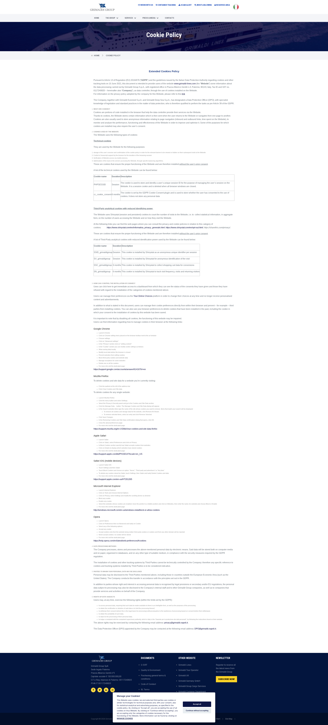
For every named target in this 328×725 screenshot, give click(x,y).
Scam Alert (215, 719)
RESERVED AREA (223, 5)
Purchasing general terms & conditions (153, 677)
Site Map (228, 719)
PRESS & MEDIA (149, 18)
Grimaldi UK (183, 675)
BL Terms (145, 689)
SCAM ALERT (186, 5)
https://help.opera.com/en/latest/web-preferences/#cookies (120, 541)
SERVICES (129, 18)
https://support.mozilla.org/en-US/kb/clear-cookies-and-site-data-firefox (125, 429)
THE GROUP (111, 18)
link (183, 94)
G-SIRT (144, 665)
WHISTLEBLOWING (204, 5)
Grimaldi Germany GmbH (189, 681)
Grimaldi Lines (184, 665)
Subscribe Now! (226, 679)
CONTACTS (169, 18)
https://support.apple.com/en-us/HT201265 (113, 479)
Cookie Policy (113, 55)
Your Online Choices (143, 296)
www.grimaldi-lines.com (185, 83)
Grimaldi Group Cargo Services (192, 686)
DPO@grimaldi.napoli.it (205, 629)
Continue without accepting (197, 710)
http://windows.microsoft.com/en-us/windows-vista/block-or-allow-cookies (127, 510)
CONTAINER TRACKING (166, 5)
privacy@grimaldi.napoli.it (176, 623)
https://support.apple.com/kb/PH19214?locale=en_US (118, 454)
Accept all (197, 704)
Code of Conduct (148, 684)
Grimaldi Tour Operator (188, 670)
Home (96, 18)
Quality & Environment (150, 670)
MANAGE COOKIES (125, 718)
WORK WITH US (147, 5)
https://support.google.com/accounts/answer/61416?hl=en (120, 369)
